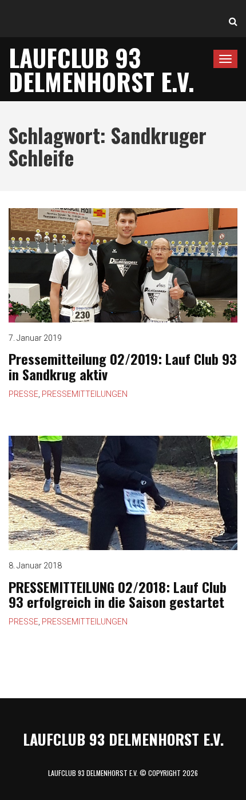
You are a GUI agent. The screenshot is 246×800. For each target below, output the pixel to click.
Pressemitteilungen (85, 394)
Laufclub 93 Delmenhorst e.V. (102, 69)
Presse (23, 394)
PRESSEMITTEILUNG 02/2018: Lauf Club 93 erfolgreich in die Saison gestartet (118, 594)
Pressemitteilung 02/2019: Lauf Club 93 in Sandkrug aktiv (123, 366)
